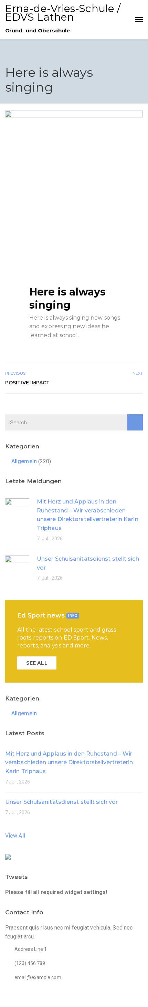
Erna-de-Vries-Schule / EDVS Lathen (62, 12)
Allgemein (24, 461)
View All (15, 835)
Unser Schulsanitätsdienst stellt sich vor (61, 802)
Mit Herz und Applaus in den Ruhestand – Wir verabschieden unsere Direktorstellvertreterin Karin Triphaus (69, 762)
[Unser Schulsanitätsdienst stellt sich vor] (17, 567)
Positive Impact (27, 383)
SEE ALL (36, 663)
